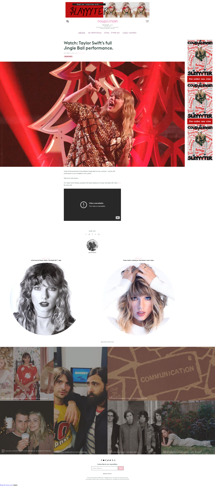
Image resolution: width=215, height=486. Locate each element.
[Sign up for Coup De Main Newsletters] (114, 460)
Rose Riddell (81, 53)
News (81, 34)
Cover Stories (112, 31)
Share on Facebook (86, 234)
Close (15, 485)
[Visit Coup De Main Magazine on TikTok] (108, 460)
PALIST (147, 21)
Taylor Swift (68, 56)
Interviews (94, 31)
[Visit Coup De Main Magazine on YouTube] (104, 460)
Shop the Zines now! (6, 485)
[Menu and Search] (68, 21)
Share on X (89, 234)
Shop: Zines (129, 31)
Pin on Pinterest (92, 234)
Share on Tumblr (95, 234)
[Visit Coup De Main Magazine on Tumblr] (112, 460)
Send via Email (98, 234)
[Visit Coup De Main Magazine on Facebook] (101, 460)
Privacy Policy (107, 473)
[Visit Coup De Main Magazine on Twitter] (110, 460)
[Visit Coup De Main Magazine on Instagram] (106, 460)
